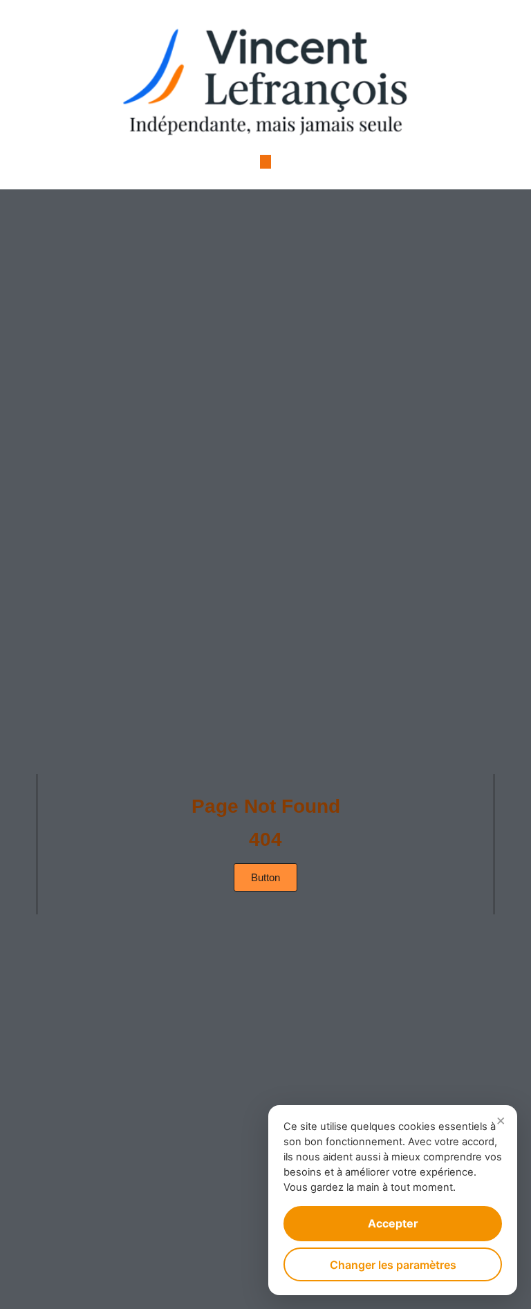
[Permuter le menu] (265, 162)
